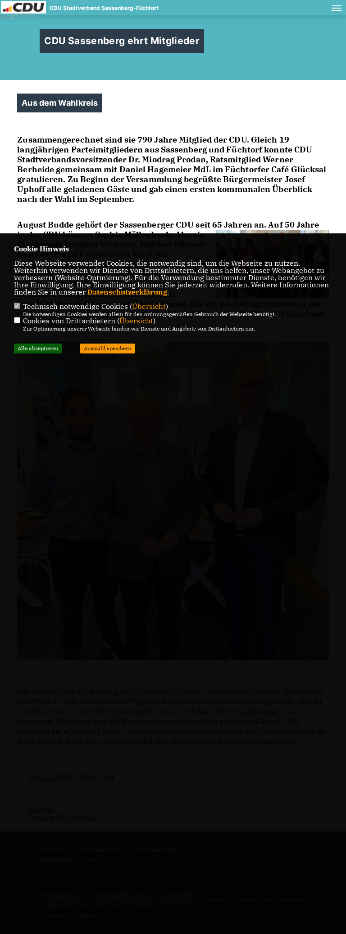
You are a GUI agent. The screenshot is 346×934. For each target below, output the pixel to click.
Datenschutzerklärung (127, 291)
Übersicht (149, 306)
